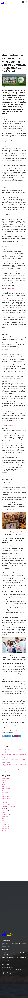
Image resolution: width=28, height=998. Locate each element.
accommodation (5, 778)
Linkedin (12, 245)
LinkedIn (12, 184)
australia (4, 782)
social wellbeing (5, 826)
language (4, 816)
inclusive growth (6, 814)
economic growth (6, 804)
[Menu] (23, 2)
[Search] (26, 2)
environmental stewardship (8, 806)
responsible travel (6, 824)
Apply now (18, 724)
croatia (3, 794)
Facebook (16, 245)
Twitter (5, 246)
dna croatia (4, 800)
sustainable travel (6, 828)
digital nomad (5, 796)
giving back (4, 810)
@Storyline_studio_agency (8, 142)
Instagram (19, 184)
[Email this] (3, 736)
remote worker (5, 822)
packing (3, 820)
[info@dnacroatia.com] (3, 967)
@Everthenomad (19, 140)
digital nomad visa (6, 798)
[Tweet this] (9, 736)
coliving (3, 784)
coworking (4, 792)
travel (3, 830)
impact (3, 812)
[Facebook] (3, 973)
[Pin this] (16, 736)
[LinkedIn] (11, 973)
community (4, 786)
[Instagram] (7, 973)
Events (3, 808)
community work (6, 788)
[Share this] (6, 736)
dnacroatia (4, 802)
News (3, 818)
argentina (4, 780)
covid (3, 790)
